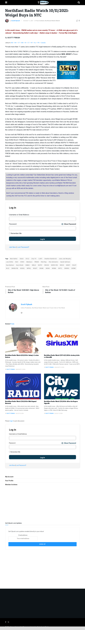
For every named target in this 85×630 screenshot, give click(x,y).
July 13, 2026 (59, 413)
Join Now (12, 247)
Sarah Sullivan (65, 262)
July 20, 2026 (20, 413)
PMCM (37, 262)
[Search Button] (79, 2)
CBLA (21, 259)
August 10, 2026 (21, 369)
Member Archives (11, 485)
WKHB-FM (15, 268)
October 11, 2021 (28, 21)
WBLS (34, 265)
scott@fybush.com (62, 185)
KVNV (22, 262)
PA (38, 43)
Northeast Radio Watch (52, 21)
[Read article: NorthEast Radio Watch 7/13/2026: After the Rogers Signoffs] (62, 386)
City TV (34, 259)
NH (15, 43)
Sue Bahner (10, 265)
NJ (35, 43)
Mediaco (29, 262)
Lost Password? (23, 247)
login (11, 421)
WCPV (40, 265)
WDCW (46, 265)
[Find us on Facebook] (5, 622)
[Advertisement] (42, 276)
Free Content (40, 21)
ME (12, 43)
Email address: (23, 535)
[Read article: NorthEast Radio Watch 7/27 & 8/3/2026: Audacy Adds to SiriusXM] (62, 340)
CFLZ (27, 259)
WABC (28, 265)
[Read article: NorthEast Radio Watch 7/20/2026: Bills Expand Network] (23, 386)
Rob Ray (44, 262)
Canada (43, 43)
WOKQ (22, 268)
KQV (16, 262)
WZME (74, 268)
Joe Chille (9, 262)
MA (22, 43)
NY (32, 43)
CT (28, 43)
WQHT (35, 268)
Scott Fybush (15, 21)
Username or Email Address (19, 215)
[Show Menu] (6, 2)
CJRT (40, 259)
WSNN (54, 268)
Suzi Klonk (19, 265)
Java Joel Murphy (65, 259)
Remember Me (16, 233)
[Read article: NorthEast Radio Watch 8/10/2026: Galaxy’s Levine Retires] (23, 340)
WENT (68, 265)
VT (19, 43)
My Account (9, 477)
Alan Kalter (13, 259)
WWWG (66, 268)
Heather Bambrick (51, 259)
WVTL (60, 268)
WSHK (48, 268)
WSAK (41, 268)
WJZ (7, 268)
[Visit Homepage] (42, 3)
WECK (62, 265)
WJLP (74, 265)
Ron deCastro (53, 262)
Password (12, 224)
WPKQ (29, 268)
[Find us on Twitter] (8, 622)
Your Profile (9, 481)
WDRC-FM (54, 265)
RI (25, 43)
